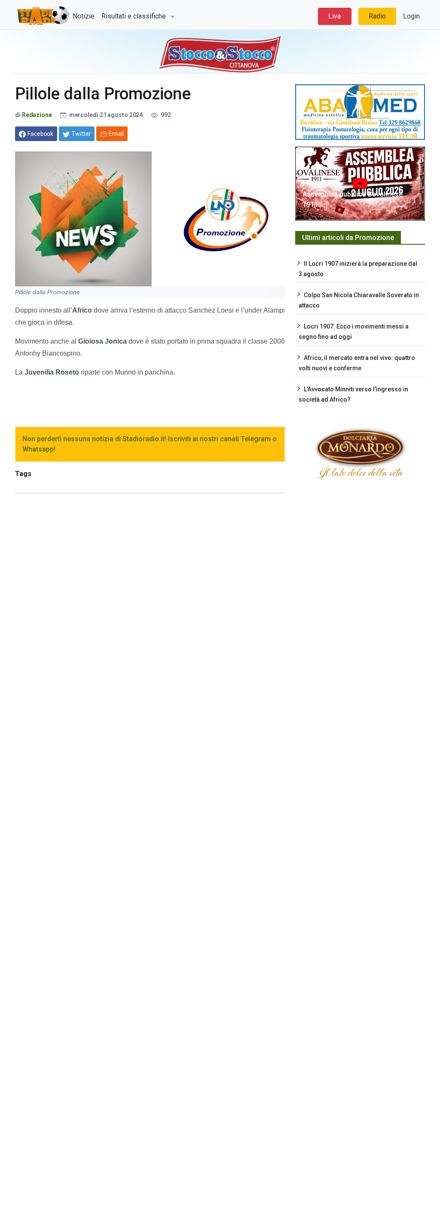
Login (411, 16)
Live (334, 16)
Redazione (37, 114)
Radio (377, 16)
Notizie (84, 16)
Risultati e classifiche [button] (134, 16)
